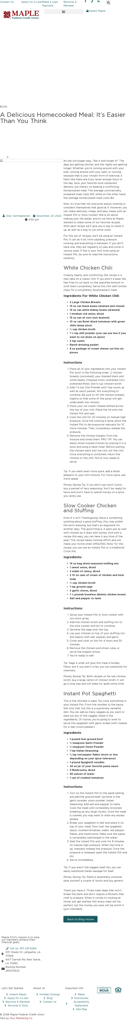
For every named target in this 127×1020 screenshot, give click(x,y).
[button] (108, 2)
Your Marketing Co (21, 1018)
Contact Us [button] (7, 1)
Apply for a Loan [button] (31, 1)
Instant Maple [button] (96, 10)
